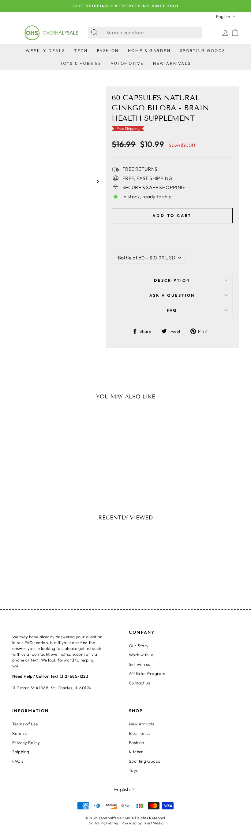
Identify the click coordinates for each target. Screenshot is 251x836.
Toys (133, 770)
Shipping (20, 751)
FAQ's (17, 761)
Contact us (139, 683)
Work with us (141, 655)
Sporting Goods (202, 50)
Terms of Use (25, 724)
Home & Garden (149, 50)
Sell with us (139, 664)
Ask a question (172, 295)
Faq (172, 310)
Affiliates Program (147, 673)
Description (172, 280)
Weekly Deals (45, 50)
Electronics (140, 733)
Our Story (139, 645)
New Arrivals (172, 63)
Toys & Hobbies (80, 63)
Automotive (127, 63)
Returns (20, 733)
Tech (81, 50)
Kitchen (136, 751)
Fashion (108, 50)
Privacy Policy (26, 742)
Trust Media (153, 823)
